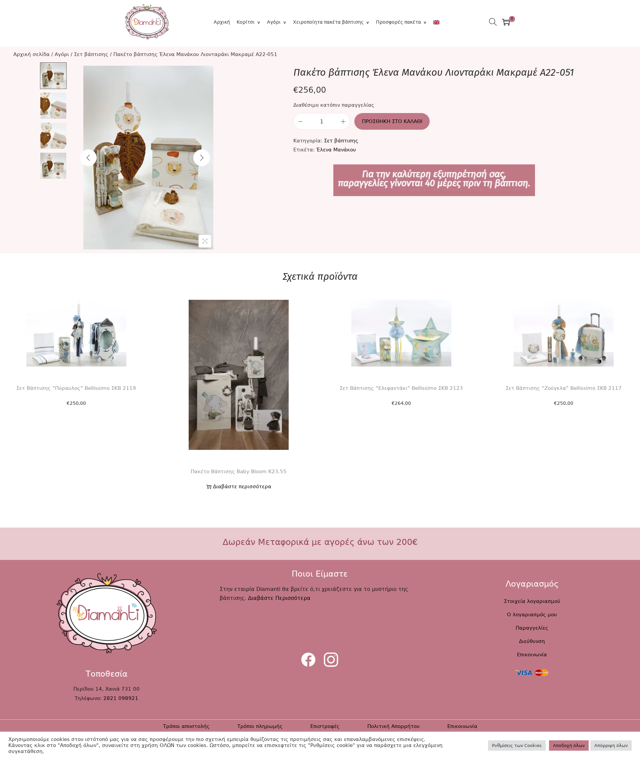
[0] (506, 22)
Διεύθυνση (532, 641)
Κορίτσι (246, 22)
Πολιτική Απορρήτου (393, 726)
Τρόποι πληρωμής (260, 726)
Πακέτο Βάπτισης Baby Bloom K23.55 (239, 472)
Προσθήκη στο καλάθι (392, 121)
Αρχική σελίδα (31, 54)
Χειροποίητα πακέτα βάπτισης (328, 22)
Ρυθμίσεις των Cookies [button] (517, 745)
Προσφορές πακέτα (398, 22)
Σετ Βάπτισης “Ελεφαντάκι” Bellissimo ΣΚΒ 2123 (401, 388)
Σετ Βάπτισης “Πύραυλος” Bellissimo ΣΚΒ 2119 (76, 388)
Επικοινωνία (532, 655)
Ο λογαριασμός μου (532, 615)
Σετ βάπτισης (91, 54)
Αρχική (222, 22)
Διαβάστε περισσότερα (242, 487)
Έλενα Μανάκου (336, 150)
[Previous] (88, 157)
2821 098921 (120, 698)
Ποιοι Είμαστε (320, 574)
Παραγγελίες (532, 628)
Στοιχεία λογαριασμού (532, 601)
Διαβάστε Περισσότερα (279, 598)
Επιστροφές (325, 726)
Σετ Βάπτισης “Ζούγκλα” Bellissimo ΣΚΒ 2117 (564, 388)
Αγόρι (274, 22)
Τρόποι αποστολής (186, 726)
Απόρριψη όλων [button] (611, 745)
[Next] (201, 157)
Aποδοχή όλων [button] (569, 745)
